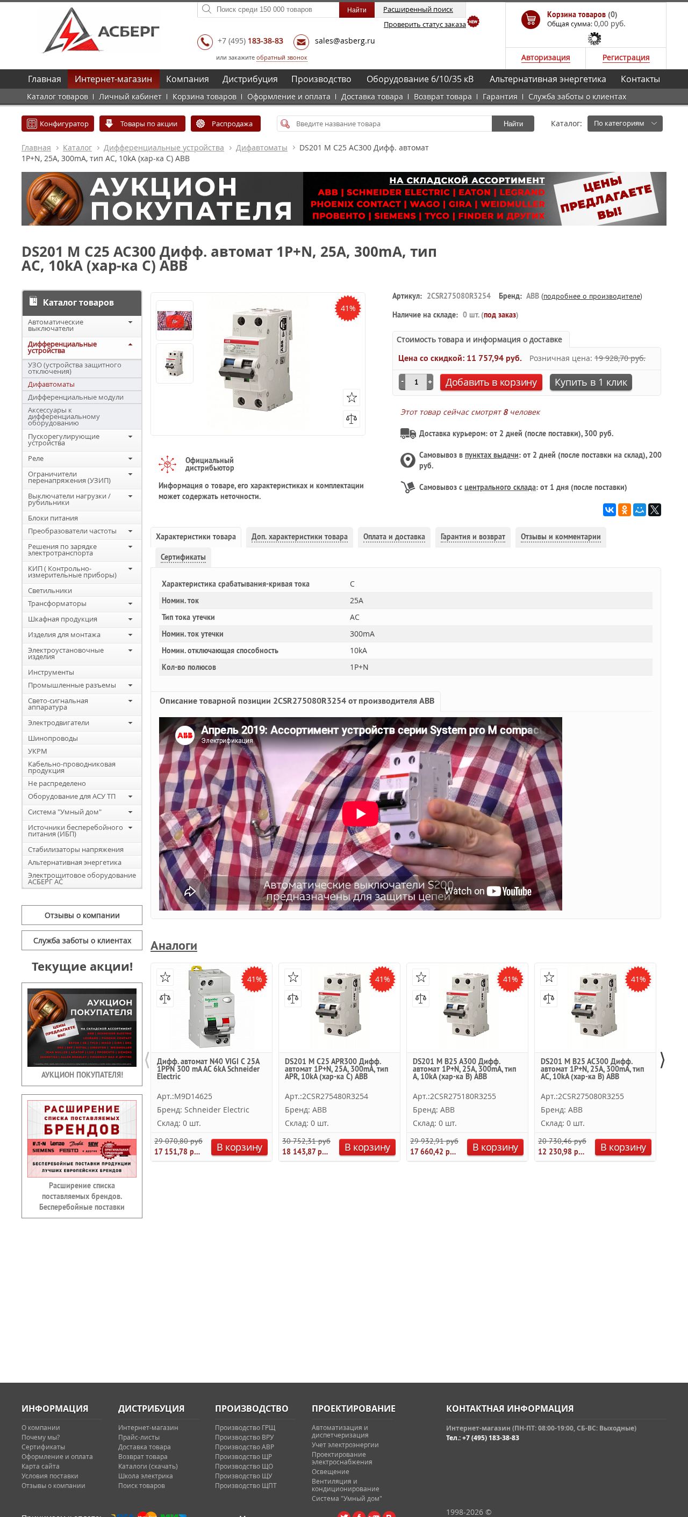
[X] (654, 509)
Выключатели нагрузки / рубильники (69, 499)
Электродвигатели (58, 722)
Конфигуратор (64, 123)
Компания (187, 79)
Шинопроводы (53, 738)
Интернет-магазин (113, 79)
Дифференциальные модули (76, 397)
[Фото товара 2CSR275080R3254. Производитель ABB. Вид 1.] (174, 364)
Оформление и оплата (289, 96)
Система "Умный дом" (65, 812)
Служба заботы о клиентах (577, 96)
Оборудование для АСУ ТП (72, 796)
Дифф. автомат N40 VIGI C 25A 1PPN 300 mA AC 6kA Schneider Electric (208, 1069)
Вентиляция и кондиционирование (345, 1485)
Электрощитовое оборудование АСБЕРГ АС (82, 878)
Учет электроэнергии (345, 1444)
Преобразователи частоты (72, 531)
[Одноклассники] (624, 509)
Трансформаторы (57, 603)
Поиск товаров (141, 1485)
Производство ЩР (243, 1456)
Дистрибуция (250, 79)
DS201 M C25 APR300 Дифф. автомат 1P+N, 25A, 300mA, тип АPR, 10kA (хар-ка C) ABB (336, 1069)
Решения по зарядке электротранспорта (62, 549)
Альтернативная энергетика (548, 79)
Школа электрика (145, 1475)
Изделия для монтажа (64, 634)
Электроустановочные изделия (66, 653)
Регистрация (626, 57)
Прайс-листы (139, 1437)
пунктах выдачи (492, 455)
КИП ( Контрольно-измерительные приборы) (72, 572)
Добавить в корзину (491, 381)
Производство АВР (244, 1446)
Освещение (330, 1471)
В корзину (239, 1146)
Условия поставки (50, 1475)
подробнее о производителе (591, 296)
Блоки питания (53, 518)
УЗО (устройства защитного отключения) (74, 368)
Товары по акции (148, 123)
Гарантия (500, 96)
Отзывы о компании (82, 915)
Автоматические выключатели (55, 325)
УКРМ (37, 751)
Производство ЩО (244, 1466)
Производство (321, 79)
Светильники (50, 590)
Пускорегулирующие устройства (63, 439)
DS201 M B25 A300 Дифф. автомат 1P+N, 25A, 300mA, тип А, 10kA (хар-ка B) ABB (464, 1069)
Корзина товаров (204, 96)
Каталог (77, 147)
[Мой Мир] (639, 509)
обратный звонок (281, 57)
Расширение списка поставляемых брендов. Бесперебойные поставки (82, 1196)
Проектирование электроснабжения (342, 1458)
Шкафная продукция (62, 619)
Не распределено (57, 783)
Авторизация (545, 57)
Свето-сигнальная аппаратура (58, 704)
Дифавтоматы (262, 147)
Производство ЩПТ (246, 1485)
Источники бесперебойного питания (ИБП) (75, 830)
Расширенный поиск (418, 9)
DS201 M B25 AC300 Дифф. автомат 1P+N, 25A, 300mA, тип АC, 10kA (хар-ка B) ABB (592, 1069)
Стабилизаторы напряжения (76, 849)
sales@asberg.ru (345, 40)
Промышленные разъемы (72, 685)
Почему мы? (41, 1437)
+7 (250, 40)
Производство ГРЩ (245, 1427)
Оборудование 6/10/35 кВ (420, 79)
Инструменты (51, 672)
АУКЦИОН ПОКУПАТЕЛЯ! (82, 1075)
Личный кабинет (130, 96)
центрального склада (500, 487)
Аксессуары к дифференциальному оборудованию (64, 416)
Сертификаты (43, 1446)
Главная (44, 79)
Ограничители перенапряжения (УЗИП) (69, 477)
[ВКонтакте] (609, 509)
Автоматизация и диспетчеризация (340, 1431)
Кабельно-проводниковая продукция (72, 767)
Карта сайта (41, 1466)
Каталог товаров (57, 96)
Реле (36, 458)
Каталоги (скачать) (148, 1466)
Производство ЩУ (243, 1475)
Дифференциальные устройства (164, 147)
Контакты (640, 79)
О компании (41, 1427)
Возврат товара (443, 96)
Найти (513, 124)
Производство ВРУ (244, 1437)
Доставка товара (372, 96)
